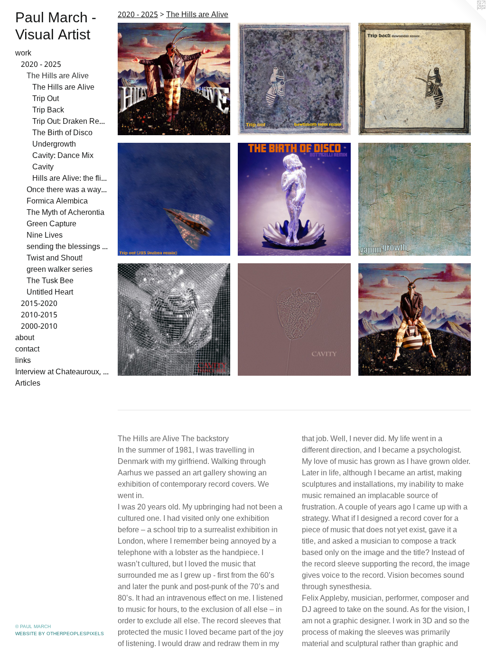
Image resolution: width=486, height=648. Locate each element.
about (24, 338)
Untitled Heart (50, 292)
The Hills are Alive (58, 76)
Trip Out (45, 99)
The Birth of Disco (62, 133)
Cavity (43, 167)
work (23, 53)
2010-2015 (39, 315)
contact (27, 349)
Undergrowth (54, 144)
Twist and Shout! (55, 258)
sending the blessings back (68, 247)
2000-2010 (39, 327)
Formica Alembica (57, 201)
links (23, 361)
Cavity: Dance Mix (62, 156)
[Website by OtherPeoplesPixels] (467, 19)
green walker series (60, 270)
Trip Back (48, 110)
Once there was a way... (67, 190)
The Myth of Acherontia (65, 213)
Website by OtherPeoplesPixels (59, 633)
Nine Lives (45, 235)
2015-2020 (39, 304)
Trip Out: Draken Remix (71, 122)
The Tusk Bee (50, 281)
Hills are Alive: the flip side (71, 179)
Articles (27, 383)
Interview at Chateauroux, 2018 (62, 372)
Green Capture (51, 224)
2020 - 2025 (41, 65)
